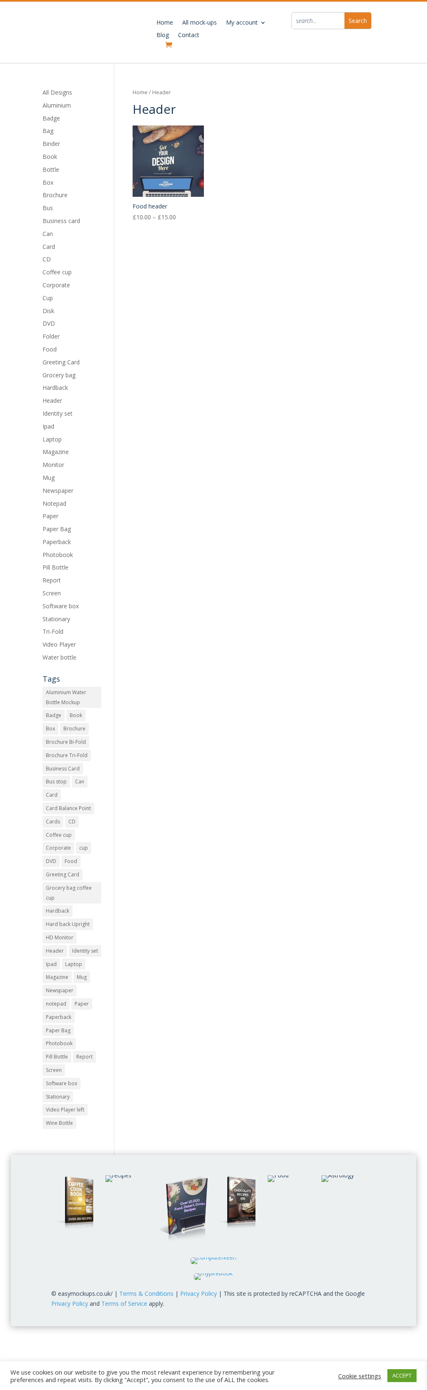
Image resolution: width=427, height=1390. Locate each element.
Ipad (48, 426)
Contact (188, 35)
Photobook (58, 555)
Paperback (57, 542)
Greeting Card (61, 362)
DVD (49, 323)
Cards (53, 821)
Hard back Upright (68, 924)
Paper (50, 516)
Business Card (63, 768)
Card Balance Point (68, 808)
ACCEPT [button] (402, 1375)
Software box (61, 606)
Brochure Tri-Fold (67, 755)
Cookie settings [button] (359, 1376)
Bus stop (56, 781)
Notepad (54, 503)
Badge (51, 118)
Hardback (55, 387)
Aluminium (57, 105)
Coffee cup (57, 272)
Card (49, 247)
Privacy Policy (198, 1293)
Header (52, 400)
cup (83, 847)
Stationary (56, 619)
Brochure (55, 195)
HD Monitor (59, 937)
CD (47, 259)
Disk (48, 311)
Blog (162, 35)
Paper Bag (57, 529)
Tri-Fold (53, 631)
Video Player (59, 644)
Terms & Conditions (146, 1293)
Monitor (53, 465)
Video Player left (65, 1109)
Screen (52, 593)
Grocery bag (59, 375)
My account (242, 23)
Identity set (58, 413)
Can (48, 234)
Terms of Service (124, 1303)
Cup (48, 298)
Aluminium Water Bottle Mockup (66, 697)
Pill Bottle (55, 567)
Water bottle (59, 657)
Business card (61, 221)
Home (164, 23)
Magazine (56, 452)
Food (50, 349)
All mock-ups (199, 23)
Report (52, 580)
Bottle (51, 169)
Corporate (56, 285)
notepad (56, 1003)
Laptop (52, 439)
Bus (48, 208)
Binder (51, 144)
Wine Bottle (59, 1123)
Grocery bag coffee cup (69, 892)
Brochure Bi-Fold (66, 741)
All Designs (57, 92)
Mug (49, 478)
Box (48, 182)
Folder (51, 336)
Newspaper (58, 490)
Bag (48, 131)
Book (50, 157)
